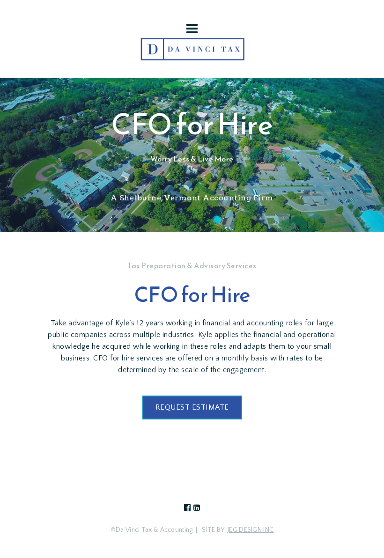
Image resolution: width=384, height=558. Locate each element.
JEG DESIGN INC (250, 530)
